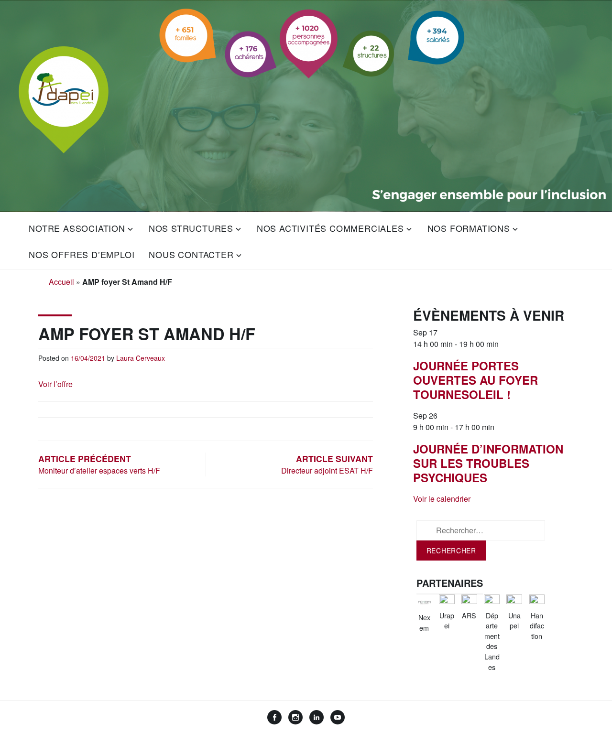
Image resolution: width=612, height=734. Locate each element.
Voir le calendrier (441, 498)
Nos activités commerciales (330, 228)
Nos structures (191, 228)
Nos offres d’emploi (81, 254)
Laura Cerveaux (140, 358)
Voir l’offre (55, 383)
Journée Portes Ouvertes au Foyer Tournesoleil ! (475, 379)
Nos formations (468, 228)
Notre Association (77, 228)
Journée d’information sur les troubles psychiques (488, 463)
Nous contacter (191, 254)
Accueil (61, 281)
